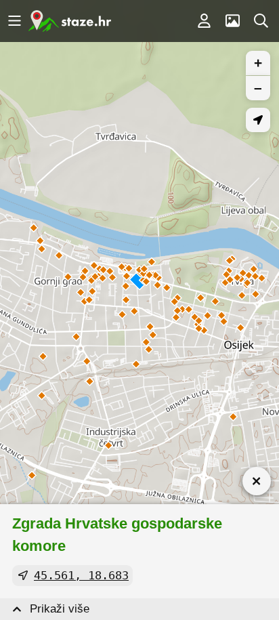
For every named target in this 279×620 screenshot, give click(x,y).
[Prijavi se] (204, 21)
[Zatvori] (256, 481)
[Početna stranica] (69, 21)
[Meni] (14, 21)
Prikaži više (59, 608)
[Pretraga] (260, 21)
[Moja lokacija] (258, 120)
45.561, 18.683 (81, 575)
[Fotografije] (232, 21)
